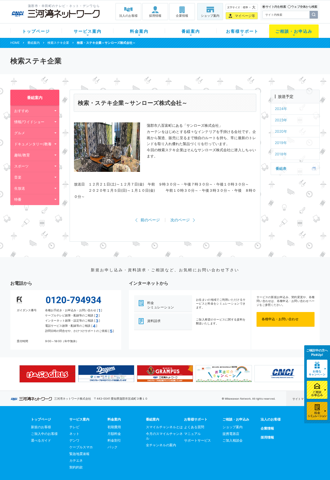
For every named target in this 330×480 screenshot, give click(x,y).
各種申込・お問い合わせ (280, 319)
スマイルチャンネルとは (164, 427)
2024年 (281, 108)
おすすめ (21, 110)
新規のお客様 (41, 427)
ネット (74, 434)
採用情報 (155, 16)
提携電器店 (230, 434)
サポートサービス (197, 440)
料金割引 (114, 440)
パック (113, 447)
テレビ (74, 427)
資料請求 (154, 321)
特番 (17, 199)
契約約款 (76, 467)
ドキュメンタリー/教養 (33, 144)
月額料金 (114, 434)
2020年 (281, 131)
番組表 (281, 168)
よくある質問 (194, 427)
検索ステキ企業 (58, 43)
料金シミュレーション (160, 305)
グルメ (19, 133)
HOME (15, 43)
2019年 (281, 142)
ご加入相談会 (232, 440)
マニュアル (192, 434)
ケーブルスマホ (81, 447)
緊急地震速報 (79, 454)
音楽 (17, 177)
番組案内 (191, 31)
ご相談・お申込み (293, 31)
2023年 (281, 120)
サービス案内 (88, 31)
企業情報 (182, 16)
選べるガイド (41, 440)
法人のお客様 (128, 16)
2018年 (281, 154)
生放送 (19, 188)
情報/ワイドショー (29, 122)
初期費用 (114, 427)
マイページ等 (245, 16)
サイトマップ (300, 399)
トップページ (36, 31)
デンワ (74, 440)
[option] (47, 374)
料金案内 (139, 31)
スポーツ (21, 166)
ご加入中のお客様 (44, 434)
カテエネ (76, 460)
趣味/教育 (22, 155)
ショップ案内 (210, 16)
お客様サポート (242, 31)
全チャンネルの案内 (161, 445)
